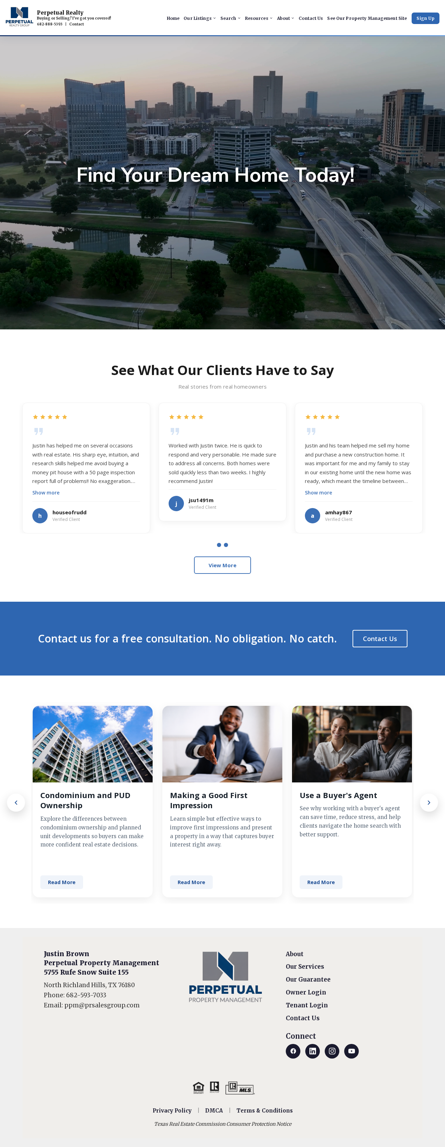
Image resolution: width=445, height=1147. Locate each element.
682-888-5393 (50, 24)
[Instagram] (332, 1051)
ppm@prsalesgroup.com (102, 1005)
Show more (45, 492)
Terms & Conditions (264, 1110)
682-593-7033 (86, 995)
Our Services (305, 966)
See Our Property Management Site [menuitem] (367, 18)
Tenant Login (307, 1005)
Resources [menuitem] (256, 18)
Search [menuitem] (228, 18)
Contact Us (380, 638)
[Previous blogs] (16, 803)
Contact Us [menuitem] (311, 18)
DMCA (214, 1110)
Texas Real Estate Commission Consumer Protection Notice (222, 1124)
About (295, 954)
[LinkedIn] (312, 1051)
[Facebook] (293, 1051)
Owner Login (306, 992)
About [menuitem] (283, 18)
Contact (76, 24)
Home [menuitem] (173, 18)
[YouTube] (351, 1051)
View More (222, 565)
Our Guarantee (308, 979)
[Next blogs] (429, 803)
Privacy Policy (172, 1110)
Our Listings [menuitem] (197, 18)
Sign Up (425, 18)
